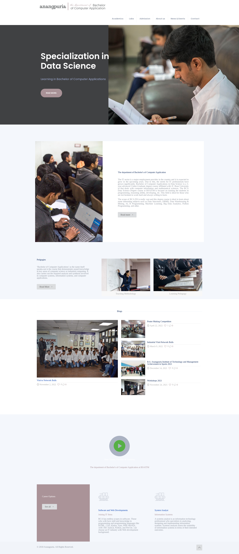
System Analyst (161, 510)
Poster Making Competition (159, 321)
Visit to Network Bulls (46, 380)
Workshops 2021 (154, 380)
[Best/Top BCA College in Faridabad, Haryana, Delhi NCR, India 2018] (72, 6)
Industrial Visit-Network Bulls (160, 342)
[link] (126, 277)
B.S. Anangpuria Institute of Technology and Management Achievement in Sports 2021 (172, 363)
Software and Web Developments (113, 510)
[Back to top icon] (199, 547)
